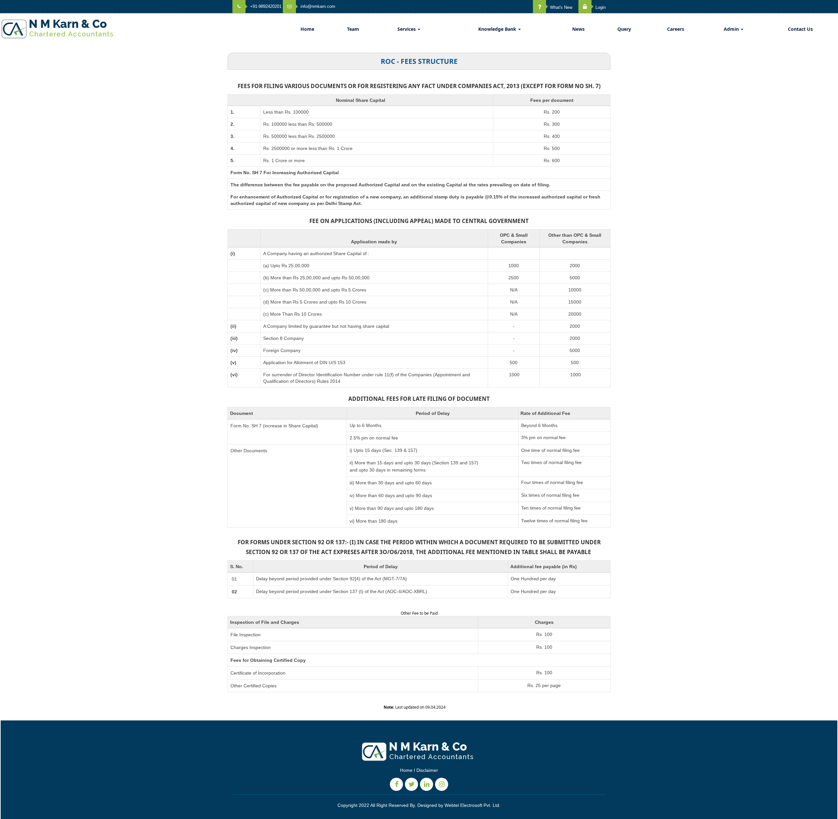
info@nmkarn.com (317, 6)
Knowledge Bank (498, 29)
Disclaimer (427, 770)
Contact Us (800, 29)
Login (600, 7)
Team (353, 29)
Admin (732, 29)
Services (407, 29)
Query (624, 29)
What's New (560, 7)
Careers (675, 29)
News (578, 29)
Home (307, 29)
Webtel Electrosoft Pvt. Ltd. (473, 805)
